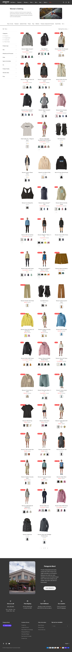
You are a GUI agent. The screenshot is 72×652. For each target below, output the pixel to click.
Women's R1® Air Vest (61, 449)
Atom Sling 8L (44, 49)
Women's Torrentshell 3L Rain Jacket (44, 80)
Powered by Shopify (16, 647)
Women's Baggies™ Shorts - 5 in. (44, 235)
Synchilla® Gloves (44, 300)
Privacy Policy (41, 627)
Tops (33, 23)
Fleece (29, 23)
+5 (39, 367)
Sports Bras (58, 23)
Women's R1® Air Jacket (61, 329)
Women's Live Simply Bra (27, 203)
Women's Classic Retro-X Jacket (27, 391)
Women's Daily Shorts (44, 420)
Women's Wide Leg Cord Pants (61, 301)
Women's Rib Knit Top (27, 420)
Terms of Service (41, 629)
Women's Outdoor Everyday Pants (27, 477)
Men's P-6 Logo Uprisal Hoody (61, 172)
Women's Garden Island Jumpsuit (61, 391)
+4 (56, 212)
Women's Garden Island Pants (27, 300)
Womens (26, 2)
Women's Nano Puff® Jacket (27, 268)
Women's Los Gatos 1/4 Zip (44, 172)
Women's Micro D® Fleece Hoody (61, 359)
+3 (22, 242)
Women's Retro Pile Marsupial (61, 49)
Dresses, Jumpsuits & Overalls (47, 23)
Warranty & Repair (25, 634)
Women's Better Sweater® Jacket (27, 49)
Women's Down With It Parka (61, 235)
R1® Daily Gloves (61, 138)
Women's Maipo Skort (61, 477)
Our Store (13, 2)
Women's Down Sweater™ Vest (44, 203)
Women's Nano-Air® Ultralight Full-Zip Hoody (44, 535)
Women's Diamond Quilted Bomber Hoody (44, 359)
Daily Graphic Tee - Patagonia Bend (27, 139)
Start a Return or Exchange (27, 629)
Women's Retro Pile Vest (61, 79)
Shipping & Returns (25, 632)
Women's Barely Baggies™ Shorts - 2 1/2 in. (44, 269)
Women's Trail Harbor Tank (44, 449)
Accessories (6, 39)
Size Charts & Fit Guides (26, 636)
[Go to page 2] (47, 548)
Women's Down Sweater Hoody (61, 110)
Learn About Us (50, 588)
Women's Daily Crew (44, 505)
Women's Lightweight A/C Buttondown (27, 506)
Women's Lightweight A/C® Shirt (61, 421)
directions (64, 608)
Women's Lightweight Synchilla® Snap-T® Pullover (44, 139)
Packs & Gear (7, 41)
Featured (19, 2)
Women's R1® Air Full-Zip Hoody (61, 203)
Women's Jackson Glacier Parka (27, 173)
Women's (6, 36)
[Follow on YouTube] (9, 643)
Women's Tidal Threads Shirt (27, 449)
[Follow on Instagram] (6, 643)
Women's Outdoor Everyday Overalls (44, 330)
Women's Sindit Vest (27, 534)
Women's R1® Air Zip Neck (27, 235)
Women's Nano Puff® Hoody (61, 505)
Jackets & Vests (23, 23)
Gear (40, 2)
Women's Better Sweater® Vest (44, 110)
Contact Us (23, 625)
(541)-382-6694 (10, 606)
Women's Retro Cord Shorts (61, 268)
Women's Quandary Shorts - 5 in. (44, 391)
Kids (36, 2)
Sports (45, 2)
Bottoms (37, 23)
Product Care (24, 638)
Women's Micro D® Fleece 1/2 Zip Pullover (27, 330)
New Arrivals (10, 23)
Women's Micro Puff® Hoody (27, 358)
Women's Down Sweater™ (27, 110)
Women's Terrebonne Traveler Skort (44, 477)
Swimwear (64, 23)
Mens (31, 2)
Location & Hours (25, 627)
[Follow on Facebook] (3, 643)
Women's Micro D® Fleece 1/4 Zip (27, 80)
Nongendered (7, 38)
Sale (50, 2)
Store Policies (41, 625)
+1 (39, 56)
